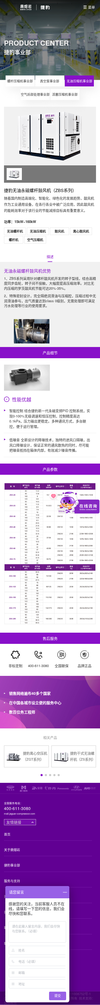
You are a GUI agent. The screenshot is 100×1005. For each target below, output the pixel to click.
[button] (42, 775)
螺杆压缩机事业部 (20, 81)
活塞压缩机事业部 (65, 94)
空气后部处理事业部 (35, 94)
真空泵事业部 (49, 81)
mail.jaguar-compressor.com (19, 813)
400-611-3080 (17, 808)
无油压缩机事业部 (79, 81)
